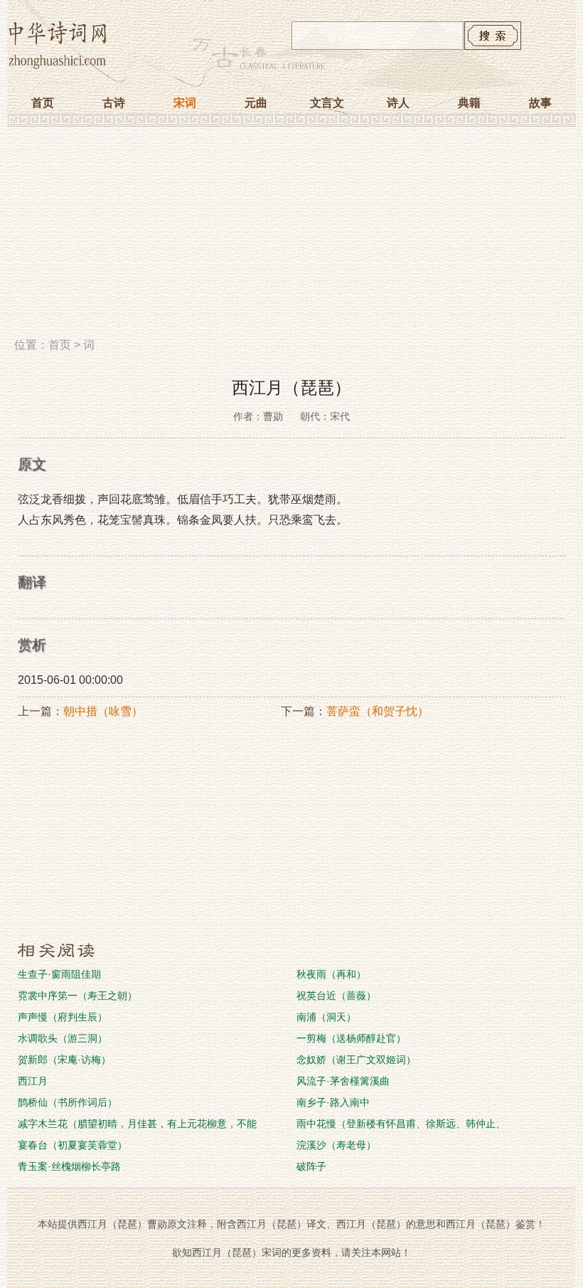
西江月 (33, 1081)
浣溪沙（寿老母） (336, 1145)
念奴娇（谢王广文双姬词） (356, 1059)
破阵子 (311, 1166)
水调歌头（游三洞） (62, 1038)
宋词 (184, 103)
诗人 (398, 103)
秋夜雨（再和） (331, 974)
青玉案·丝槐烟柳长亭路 (69, 1166)
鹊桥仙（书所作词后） (67, 1102)
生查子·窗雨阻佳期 (59, 974)
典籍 (469, 103)
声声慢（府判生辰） (62, 1017)
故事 (540, 103)
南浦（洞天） (326, 1017)
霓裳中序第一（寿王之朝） (77, 995)
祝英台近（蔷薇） (336, 995)
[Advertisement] (291, 237)
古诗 (113, 103)
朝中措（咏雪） (103, 711)
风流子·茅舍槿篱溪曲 (343, 1081)
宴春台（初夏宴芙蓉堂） (72, 1145)
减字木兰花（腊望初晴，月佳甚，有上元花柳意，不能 (137, 1123)
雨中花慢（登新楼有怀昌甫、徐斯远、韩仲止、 (401, 1123)
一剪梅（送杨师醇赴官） (351, 1038)
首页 (42, 103)
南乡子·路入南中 (333, 1102)
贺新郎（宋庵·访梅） (64, 1059)
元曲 (256, 103)
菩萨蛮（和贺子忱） (377, 711)
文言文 (327, 103)
